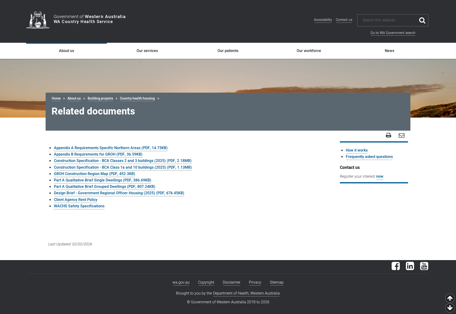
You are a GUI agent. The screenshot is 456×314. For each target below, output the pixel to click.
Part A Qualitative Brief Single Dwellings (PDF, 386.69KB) (102, 180)
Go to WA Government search (392, 32)
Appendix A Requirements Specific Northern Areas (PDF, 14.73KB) (111, 148)
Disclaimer (231, 282)
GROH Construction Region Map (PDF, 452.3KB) (94, 174)
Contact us (344, 19)
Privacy (255, 282)
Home (56, 98)
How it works (357, 150)
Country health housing (137, 98)
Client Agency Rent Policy (75, 200)
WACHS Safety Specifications (79, 206)
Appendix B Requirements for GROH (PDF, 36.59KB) (98, 154)
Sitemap (277, 282)
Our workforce (309, 51)
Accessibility (323, 19)
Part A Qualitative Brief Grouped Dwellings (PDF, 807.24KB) (104, 187)
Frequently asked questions (369, 157)
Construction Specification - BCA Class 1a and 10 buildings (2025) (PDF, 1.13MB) (123, 167)
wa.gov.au (181, 282)
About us (66, 51)
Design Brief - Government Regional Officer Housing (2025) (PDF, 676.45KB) (119, 193)
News (389, 51)
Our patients (228, 51)
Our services (147, 51)
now (379, 176)
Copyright (206, 282)
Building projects (100, 98)
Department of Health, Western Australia (246, 293)
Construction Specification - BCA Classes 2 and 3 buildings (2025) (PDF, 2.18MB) (123, 161)
